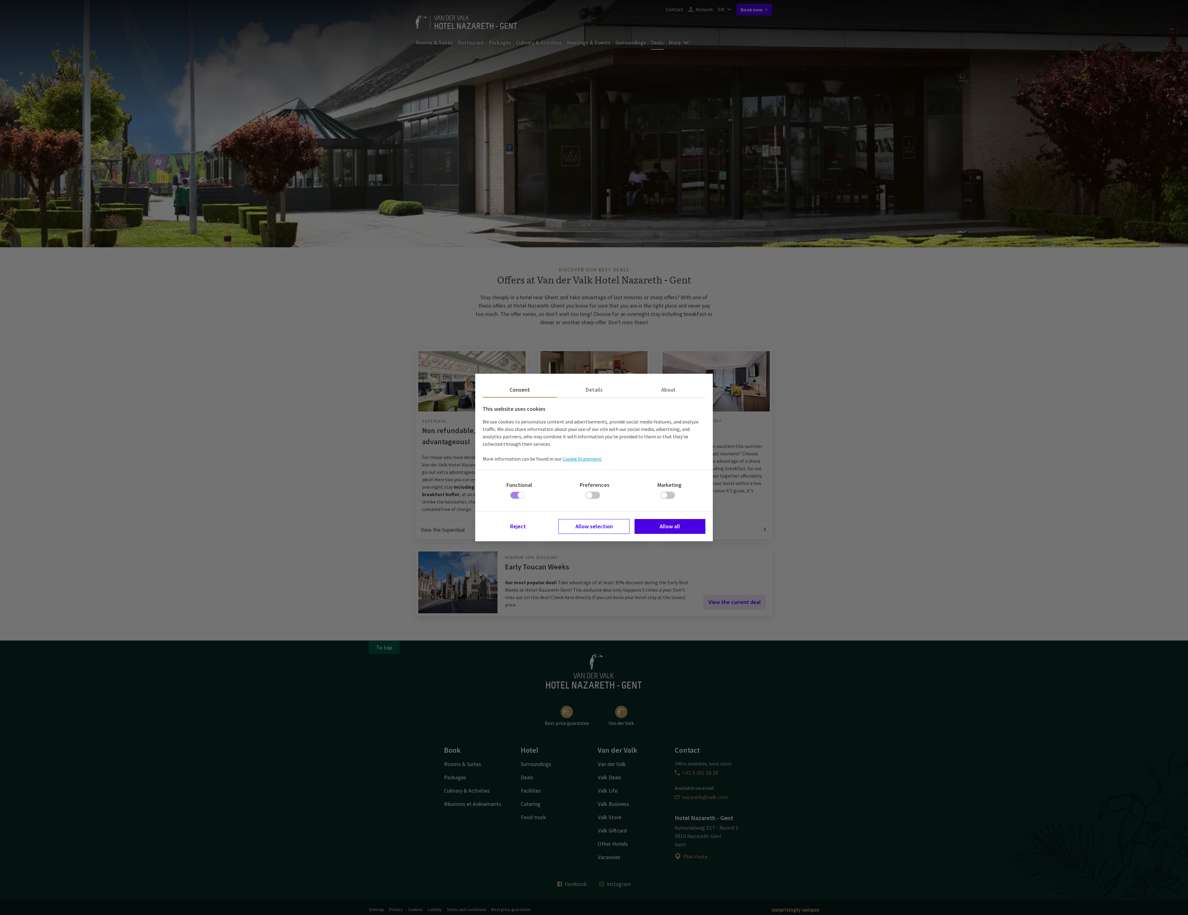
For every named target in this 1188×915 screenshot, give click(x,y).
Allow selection (594, 526)
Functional (519, 484)
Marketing (669, 484)
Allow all (670, 526)
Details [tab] (594, 389)
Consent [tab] (520, 389)
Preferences (594, 484)
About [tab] (668, 389)
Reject (518, 526)
